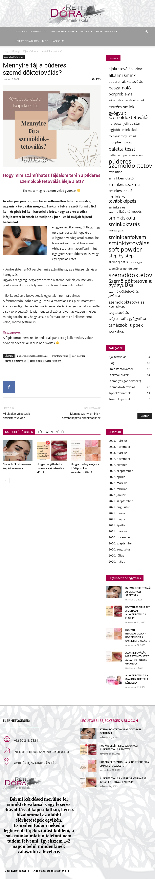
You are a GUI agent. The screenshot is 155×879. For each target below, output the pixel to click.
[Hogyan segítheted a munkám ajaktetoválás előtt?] (51, 450)
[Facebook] (9, 387)
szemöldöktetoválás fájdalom (45, 360)
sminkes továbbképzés (122, 199)
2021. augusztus (120, 507)
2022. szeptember (121, 471)
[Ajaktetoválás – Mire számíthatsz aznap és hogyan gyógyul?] (114, 656)
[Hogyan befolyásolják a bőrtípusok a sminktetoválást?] (86, 450)
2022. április (117, 477)
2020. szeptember (121, 543)
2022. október (118, 465)
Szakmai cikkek (119, 375)
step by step (121, 256)
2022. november (119, 459)
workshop (116, 331)
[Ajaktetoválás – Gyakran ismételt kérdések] (114, 679)
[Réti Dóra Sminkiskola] (77, 14)
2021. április (117, 525)
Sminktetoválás (105, 31)
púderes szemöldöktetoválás (32, 355)
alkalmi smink (122, 75)
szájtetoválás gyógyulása (127, 319)
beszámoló (120, 88)
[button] (146, 31)
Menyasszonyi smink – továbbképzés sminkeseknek (81, 416)
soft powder (78, 355)
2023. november (119, 447)
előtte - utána (116, 100)
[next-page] (11, 480)
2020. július (116, 555)
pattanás (114, 155)
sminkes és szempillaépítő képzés (125, 209)
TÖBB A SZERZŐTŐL (51, 432)
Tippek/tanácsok (120, 393)
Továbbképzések (120, 399)
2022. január (117, 495)
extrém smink (121, 107)
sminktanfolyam (127, 237)
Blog (45, 40)
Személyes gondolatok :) (125, 381)
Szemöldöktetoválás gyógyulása (131, 283)
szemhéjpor (137, 262)
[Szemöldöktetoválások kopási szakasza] (17, 450)
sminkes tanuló (120, 191)
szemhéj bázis (118, 262)
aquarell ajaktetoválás (126, 81)
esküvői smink (135, 100)
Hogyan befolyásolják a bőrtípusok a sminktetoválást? (85, 468)
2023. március (118, 453)
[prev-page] (5, 480)
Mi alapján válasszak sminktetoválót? (16, 416)
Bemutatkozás (38, 31)
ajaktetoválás (121, 68)
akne (139, 69)
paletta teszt (122, 149)
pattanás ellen (133, 155)
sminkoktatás (124, 224)
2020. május (117, 561)
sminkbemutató (121, 178)
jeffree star (132, 123)
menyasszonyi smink (122, 136)
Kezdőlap (21, 31)
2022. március (118, 483)
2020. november (119, 537)
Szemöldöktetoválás (13, 56)
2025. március (118, 441)
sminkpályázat (116, 230)
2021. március (118, 531)
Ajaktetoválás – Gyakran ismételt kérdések (136, 679)
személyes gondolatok (123, 269)
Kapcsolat (58, 40)
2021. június (117, 513)
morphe (115, 142)
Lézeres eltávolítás (27, 40)
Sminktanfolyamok (62, 31)
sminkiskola (122, 218)
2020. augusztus (120, 549)
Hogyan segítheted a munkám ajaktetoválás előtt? (50, 468)
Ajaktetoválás (117, 357)
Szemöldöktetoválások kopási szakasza (138, 592)
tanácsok (118, 325)
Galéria (85, 31)
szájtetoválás (119, 312)
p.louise (128, 142)
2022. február (118, 489)
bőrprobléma (121, 94)
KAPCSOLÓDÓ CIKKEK (19, 432)
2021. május (117, 519)
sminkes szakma (124, 184)
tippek (136, 325)
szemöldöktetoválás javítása (124, 293)
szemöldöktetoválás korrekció (127, 304)
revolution (115, 172)
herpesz (115, 123)
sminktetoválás (60, 355)
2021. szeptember (121, 501)
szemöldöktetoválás (15, 360)
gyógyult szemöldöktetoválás (129, 115)
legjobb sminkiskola (123, 130)
